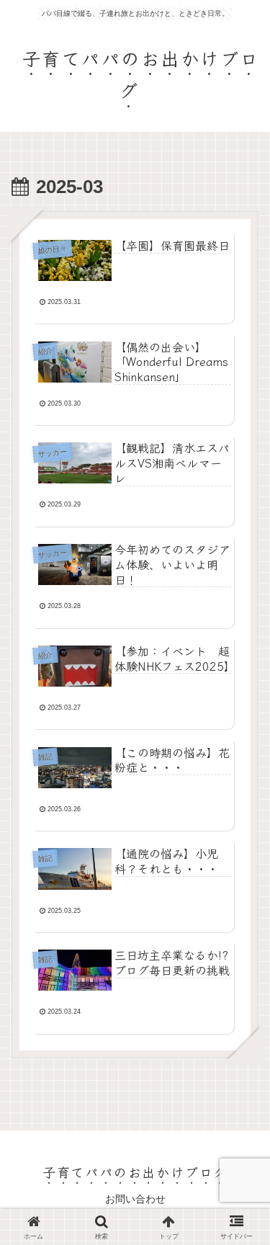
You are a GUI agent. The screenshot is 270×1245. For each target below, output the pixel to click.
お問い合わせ (135, 1199)
